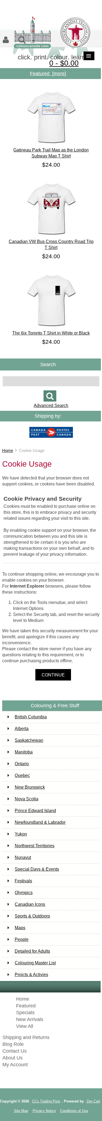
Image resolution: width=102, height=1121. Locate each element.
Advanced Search (51, 405)
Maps (20, 927)
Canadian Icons (30, 904)
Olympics (24, 892)
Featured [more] (48, 73)
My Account (15, 1064)
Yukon (21, 834)
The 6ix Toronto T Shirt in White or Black (51, 333)
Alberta (22, 728)
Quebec (22, 775)
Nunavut (23, 857)
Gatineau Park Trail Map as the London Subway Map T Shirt (51, 153)
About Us (12, 1058)
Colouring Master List (35, 963)
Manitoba (24, 752)
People (22, 939)
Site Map (21, 1111)
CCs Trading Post (46, 1101)
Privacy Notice (44, 1111)
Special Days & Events (37, 869)
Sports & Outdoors (32, 916)
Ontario (22, 763)
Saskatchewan (29, 740)
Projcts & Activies (31, 974)
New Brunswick (30, 787)
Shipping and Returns (26, 1037)
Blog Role (13, 1044)
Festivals (23, 881)
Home (7, 450)
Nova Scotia (26, 799)
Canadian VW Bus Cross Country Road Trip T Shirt (51, 244)
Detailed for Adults (32, 951)
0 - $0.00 (64, 63)
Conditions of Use (74, 1111)
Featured (26, 1005)
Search (48, 364)
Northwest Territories (34, 845)
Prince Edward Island (35, 810)
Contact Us (14, 1051)
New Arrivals (29, 1019)
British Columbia (31, 717)
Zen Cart (93, 1101)
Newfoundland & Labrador (40, 822)
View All (24, 1026)
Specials (25, 1012)
